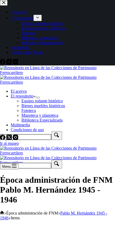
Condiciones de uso (27, 129)
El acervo (19, 91)
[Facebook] (3, 138)
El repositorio (22, 96)
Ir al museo (9, 143)
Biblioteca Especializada (42, 120)
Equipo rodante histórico (42, 101)
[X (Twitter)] (9, 138)
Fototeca (28, 110)
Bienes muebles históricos (43, 105)
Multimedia (20, 125)
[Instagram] (15, 138)
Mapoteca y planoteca (39, 115)
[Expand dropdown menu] (38, 97)
